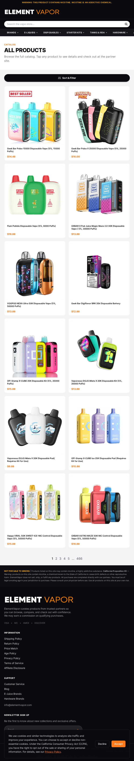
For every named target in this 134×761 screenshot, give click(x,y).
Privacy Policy (12, 658)
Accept (118, 743)
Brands (11, 32)
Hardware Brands (14, 698)
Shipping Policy (13, 638)
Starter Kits (74, 32)
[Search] (126, 24)
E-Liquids (29, 32)
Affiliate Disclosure (14, 667)
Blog (6, 688)
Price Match (11, 648)
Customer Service (14, 684)
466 (79, 558)
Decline (102, 743)
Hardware (119, 32)
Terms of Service (13, 663)
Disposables (51, 32)
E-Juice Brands (12, 693)
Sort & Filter (69, 77)
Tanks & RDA (97, 32)
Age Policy (10, 653)
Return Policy (11, 643)
